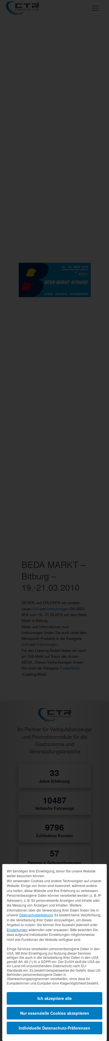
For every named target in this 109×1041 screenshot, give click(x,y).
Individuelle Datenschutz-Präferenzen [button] (54, 1028)
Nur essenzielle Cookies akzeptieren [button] (54, 1013)
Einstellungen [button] (17, 929)
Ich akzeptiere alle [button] (54, 998)
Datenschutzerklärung (36, 914)
